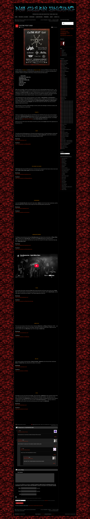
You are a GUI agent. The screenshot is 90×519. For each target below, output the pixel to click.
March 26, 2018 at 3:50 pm (28, 458)
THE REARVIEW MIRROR (66, 143)
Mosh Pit (63, 99)
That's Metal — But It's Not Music (67, 140)
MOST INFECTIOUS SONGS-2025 (67, 122)
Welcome (63, 148)
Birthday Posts (64, 64)
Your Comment (20, 472)
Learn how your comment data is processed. (35, 505)
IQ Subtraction (64, 75)
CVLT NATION (64, 163)
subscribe (46, 500)
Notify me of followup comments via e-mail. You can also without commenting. (40, 500)
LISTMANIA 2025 (64, 95)
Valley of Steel (64, 189)
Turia (57, 424)
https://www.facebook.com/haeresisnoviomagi (24, 301)
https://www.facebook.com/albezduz (22, 336)
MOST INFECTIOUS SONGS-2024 (67, 121)
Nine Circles (64, 178)
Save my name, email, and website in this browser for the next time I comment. (28, 498)
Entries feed (64, 52)
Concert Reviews (64, 67)
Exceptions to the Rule (65, 68)
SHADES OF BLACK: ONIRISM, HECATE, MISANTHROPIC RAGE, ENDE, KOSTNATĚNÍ (25, 20)
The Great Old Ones (53, 424)
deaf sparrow (64, 165)
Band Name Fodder (65, 63)
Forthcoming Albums (65, 71)
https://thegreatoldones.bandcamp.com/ (23, 174)
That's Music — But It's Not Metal (67, 141)
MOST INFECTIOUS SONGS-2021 (67, 117)
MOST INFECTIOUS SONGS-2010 (67, 102)
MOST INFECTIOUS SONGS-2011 (67, 103)
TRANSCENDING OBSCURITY (67, 186)
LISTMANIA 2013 (64, 79)
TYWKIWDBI (64, 188)
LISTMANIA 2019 (64, 87)
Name (20, 488)
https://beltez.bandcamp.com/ (21, 366)
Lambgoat (63, 173)
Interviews (63, 74)
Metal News (22, 27)
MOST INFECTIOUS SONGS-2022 (67, 118)
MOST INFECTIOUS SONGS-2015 (67, 109)
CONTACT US (56, 16)
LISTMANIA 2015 (64, 82)
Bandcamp (63, 159)
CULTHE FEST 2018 (25, 25)
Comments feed (64, 54)
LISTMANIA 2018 (64, 86)
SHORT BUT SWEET (65, 136)
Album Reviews (64, 61)
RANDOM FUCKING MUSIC (66, 129)
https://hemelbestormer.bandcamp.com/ (23, 245)
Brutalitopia (64, 162)
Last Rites (63, 174)
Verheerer (54, 425)
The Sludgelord (64, 184)
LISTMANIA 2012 (64, 78)
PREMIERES (46, 16)
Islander (21, 424)
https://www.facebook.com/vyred (21, 409)
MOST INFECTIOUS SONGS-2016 (67, 110)
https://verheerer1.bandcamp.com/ (22, 208)
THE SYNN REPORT (65, 144)
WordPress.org (64, 55)
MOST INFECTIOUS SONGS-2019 (67, 114)
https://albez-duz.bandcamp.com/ (21, 332)
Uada (52, 425)
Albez (37, 424)
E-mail (19, 491)
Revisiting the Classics (65, 133)
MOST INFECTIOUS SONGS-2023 (67, 120)
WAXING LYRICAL (65, 147)
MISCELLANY (64, 98)
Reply (55, 436)
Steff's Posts (64, 139)
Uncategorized (64, 145)
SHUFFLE (63, 137)
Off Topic (63, 125)
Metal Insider (64, 177)
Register (63, 50)
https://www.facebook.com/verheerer (22, 212)
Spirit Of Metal (64, 181)
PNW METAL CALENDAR (23, 16)
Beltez (39, 424)
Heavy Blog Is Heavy (65, 170)
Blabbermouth (64, 161)
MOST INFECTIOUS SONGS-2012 (67, 105)
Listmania (63, 76)
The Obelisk (64, 182)
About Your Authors (65, 60)
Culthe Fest (42, 424)
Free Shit (63, 72)
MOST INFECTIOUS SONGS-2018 (67, 113)
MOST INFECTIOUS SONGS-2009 (67, 101)
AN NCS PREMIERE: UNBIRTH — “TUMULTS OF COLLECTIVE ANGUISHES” (49, 20)
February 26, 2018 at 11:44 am (23, 441)
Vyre (57, 425)
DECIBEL (63, 166)
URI (20, 494)
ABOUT (51, 16)
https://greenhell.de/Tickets (27, 118)
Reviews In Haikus (65, 132)
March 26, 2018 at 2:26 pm (25, 449)
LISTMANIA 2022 (64, 91)
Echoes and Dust (64, 167)
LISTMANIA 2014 (64, 80)
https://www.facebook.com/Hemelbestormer (23, 249)
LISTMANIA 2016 (64, 83)
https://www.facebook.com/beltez (21, 370)
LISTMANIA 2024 (64, 94)
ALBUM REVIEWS (39, 16)
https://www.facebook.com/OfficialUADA (23, 144)
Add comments (55, 27)
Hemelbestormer (46, 424)
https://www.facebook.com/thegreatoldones (23, 178)
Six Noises (63, 180)
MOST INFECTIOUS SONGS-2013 (67, 106)
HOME (16, 16)
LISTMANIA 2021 (64, 90)
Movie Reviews (64, 124)
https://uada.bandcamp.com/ (20, 140)
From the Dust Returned (66, 169)
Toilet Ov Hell (64, 185)
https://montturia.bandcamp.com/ (21, 297)
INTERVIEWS (31, 16)
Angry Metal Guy (64, 158)
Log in (63, 51)
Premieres (63, 128)
